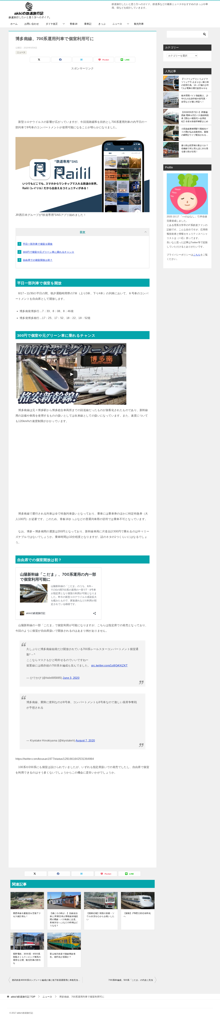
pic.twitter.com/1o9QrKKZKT (109, 665)
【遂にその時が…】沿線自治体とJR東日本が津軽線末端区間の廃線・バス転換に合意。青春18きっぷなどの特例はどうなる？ (64, 919)
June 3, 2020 (71, 677)
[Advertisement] (82, 95)
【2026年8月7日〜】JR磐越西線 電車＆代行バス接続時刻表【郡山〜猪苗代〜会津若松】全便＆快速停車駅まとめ (195, 117)
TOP (23, 996)
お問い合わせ (31, 23)
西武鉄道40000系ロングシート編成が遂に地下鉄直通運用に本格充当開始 (47, 980)
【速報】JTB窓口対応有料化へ (137, 915)
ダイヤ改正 (52, 23)
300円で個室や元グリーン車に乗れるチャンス (48, 252)
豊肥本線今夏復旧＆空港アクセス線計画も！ (27, 915)
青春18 (73, 23)
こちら (196, 254)
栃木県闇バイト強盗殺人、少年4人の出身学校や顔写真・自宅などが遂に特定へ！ (194, 98)
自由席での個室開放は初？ (38, 260)
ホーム (14, 23)
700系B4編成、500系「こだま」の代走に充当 (130, 980)
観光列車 (139, 23)
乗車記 (87, 23)
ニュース (117, 23)
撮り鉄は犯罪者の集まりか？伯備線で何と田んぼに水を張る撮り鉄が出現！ (194, 148)
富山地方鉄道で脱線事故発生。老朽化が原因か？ (62, 955)
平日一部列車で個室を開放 (38, 244)
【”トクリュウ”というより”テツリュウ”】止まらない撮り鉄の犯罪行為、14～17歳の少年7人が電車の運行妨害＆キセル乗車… (195, 83)
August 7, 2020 (85, 740)
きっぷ (102, 23)
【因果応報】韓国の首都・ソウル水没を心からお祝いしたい (100, 916)
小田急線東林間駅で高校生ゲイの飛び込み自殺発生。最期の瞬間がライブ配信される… (194, 132)
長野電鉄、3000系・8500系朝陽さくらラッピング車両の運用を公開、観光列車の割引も (27, 958)
